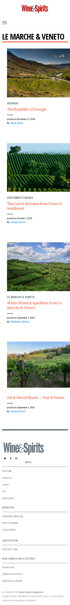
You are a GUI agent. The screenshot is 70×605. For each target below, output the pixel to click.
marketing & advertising (12, 516)
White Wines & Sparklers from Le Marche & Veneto (34, 305)
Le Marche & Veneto (21, 297)
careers (5, 484)
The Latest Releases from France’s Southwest (34, 206)
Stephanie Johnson (19, 321)
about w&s (7, 471)
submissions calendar (12, 581)
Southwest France (20, 197)
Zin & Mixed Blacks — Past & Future (36, 397)
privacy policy (8, 498)
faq (3, 491)
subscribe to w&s (10, 549)
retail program (8, 529)
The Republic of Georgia (26, 109)
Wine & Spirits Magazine (31, 592)
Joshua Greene (17, 222)
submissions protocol (12, 574)
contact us (7, 477)
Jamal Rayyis (16, 123)
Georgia (12, 103)
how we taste (8, 567)
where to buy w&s (10, 523)
